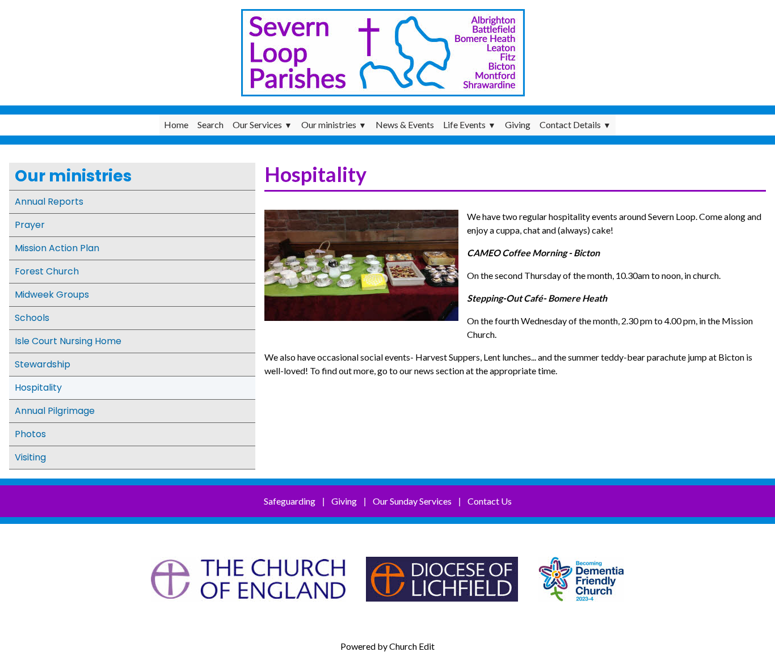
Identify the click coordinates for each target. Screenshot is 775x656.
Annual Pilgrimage (55, 410)
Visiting (30, 457)
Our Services (257, 124)
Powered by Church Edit (387, 646)
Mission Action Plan (57, 248)
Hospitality (38, 387)
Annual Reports (49, 201)
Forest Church (47, 271)
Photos (30, 434)
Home (176, 124)
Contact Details (570, 124)
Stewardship (42, 364)
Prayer (30, 224)
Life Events (464, 124)
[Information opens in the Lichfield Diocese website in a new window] (581, 607)
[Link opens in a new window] (248, 607)
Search (210, 124)
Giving (517, 124)
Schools (32, 317)
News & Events (405, 124)
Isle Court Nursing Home (68, 341)
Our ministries (328, 124)
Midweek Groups (52, 294)
